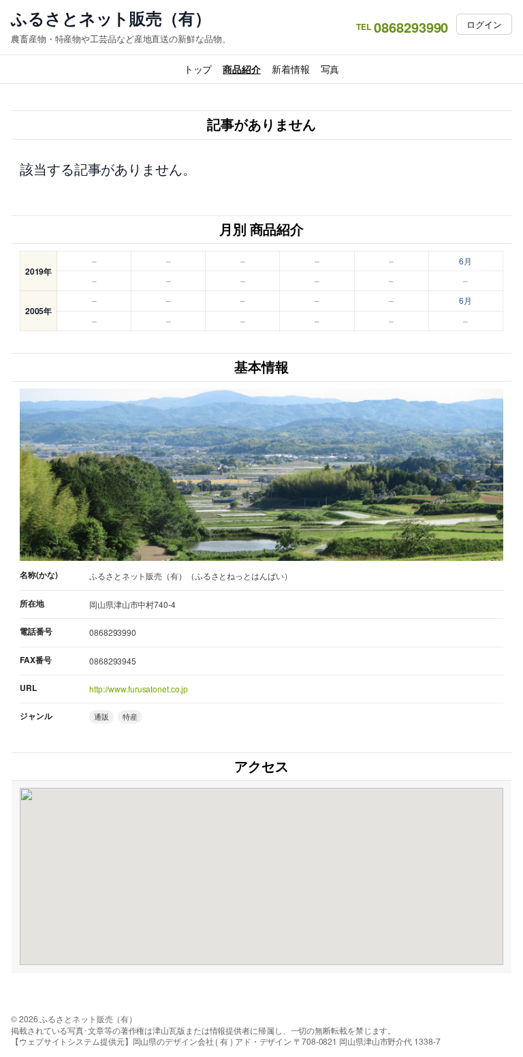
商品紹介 (242, 69)
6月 (465, 260)
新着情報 (291, 69)
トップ (198, 69)
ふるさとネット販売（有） (111, 18)
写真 (330, 69)
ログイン (484, 24)
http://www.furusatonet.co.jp (138, 688)
